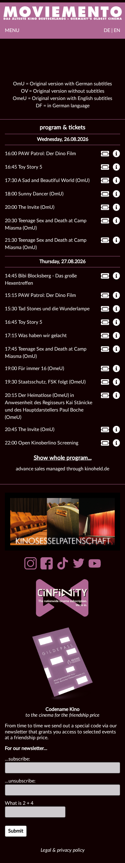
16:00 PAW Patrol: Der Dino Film (40, 153)
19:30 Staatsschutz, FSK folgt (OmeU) (45, 382)
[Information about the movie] (116, 154)
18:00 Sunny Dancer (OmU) (34, 193)
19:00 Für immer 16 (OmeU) (34, 368)
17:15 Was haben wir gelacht (36, 335)
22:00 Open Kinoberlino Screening (41, 442)
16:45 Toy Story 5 (23, 167)
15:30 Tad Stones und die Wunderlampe (47, 308)
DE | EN (112, 30)
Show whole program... (63, 458)
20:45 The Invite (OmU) (29, 429)
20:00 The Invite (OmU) (29, 207)
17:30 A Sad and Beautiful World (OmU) (47, 180)
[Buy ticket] (103, 154)
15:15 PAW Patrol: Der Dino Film (40, 295)
